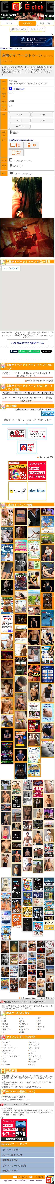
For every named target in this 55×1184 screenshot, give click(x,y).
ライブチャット (35, 1056)
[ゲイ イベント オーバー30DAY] (16, 787)
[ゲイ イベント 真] (20, 532)
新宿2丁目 (24, 1024)
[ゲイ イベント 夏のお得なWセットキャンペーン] (34, 770)
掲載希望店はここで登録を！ (14, 1097)
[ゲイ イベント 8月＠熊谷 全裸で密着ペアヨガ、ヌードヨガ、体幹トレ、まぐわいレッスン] (49, 970)
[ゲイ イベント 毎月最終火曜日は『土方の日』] (20, 666)
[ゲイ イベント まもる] (7, 688)
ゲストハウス (34, 1045)
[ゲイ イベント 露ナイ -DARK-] (16, 836)
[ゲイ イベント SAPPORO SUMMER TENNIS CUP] (38, 914)
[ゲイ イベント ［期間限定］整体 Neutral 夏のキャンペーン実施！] (47, 693)
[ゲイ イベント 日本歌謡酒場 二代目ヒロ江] (14, 959)
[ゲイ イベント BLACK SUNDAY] (22, 971)
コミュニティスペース (11, 1056)
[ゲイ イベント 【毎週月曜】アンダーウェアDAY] (32, 973)
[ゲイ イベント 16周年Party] (6, 933)
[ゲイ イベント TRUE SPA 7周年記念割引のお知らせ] (47, 712)
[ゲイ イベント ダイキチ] (7, 721)
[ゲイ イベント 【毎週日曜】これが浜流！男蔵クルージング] (32, 986)
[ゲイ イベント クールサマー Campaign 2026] (47, 655)
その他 (31, 1065)
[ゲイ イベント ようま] (20, 701)
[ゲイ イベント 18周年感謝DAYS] (49, 881)
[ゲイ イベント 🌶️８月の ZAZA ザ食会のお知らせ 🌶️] (14, 985)
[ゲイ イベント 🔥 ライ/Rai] (32, 992)
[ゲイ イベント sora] (6, 846)
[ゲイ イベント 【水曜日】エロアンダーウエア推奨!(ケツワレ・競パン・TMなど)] (27, 826)
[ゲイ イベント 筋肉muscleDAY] (27, 798)
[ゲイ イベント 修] (49, 961)
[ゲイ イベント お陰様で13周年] (47, 539)
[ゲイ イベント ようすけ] (32, 967)
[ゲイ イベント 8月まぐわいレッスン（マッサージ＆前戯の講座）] (49, 953)
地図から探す (45, 23)
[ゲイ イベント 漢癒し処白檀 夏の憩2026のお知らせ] (20, 607)
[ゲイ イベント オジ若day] (7, 624)
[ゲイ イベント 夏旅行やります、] (20, 517)
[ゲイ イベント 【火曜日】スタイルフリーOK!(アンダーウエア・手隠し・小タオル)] (34, 739)
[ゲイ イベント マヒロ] (41, 992)
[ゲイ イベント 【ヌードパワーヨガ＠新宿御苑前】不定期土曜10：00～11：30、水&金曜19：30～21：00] (16, 816)
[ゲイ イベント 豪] (49, 987)
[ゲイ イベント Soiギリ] (32, 946)
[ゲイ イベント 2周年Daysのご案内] (16, 802)
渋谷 (39, 1021)
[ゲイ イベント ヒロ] (38, 814)
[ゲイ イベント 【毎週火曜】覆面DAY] (7, 655)
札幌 (4, 1018)
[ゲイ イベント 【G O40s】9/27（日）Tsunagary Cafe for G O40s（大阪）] (32, 954)
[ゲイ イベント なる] (41, 964)
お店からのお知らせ (18, 29)
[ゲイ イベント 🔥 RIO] (38, 866)
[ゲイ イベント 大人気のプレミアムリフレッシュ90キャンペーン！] (47, 511)
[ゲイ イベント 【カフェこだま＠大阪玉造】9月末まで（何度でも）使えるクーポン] (47, 524)
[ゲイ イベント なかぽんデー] (14, 947)
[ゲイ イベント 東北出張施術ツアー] (14, 971)
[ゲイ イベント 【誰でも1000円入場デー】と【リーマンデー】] (41, 956)
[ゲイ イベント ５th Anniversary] (6, 918)
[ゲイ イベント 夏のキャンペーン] (34, 550)
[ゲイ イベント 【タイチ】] (22, 983)
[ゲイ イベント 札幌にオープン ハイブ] (49, 923)
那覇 (22, 1032)
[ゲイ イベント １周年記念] (7, 570)
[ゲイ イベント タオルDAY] (20, 562)
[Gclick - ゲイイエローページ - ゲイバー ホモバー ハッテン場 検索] (27, 6)
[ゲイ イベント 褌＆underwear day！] (34, 710)
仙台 (22, 1018)
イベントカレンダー (36, 29)
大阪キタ (41, 1027)
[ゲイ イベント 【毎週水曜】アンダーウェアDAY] (38, 783)
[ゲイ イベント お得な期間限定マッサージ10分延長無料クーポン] (34, 610)
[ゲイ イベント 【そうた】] (49, 835)
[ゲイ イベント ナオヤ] (6, 797)
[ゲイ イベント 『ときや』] (47, 570)
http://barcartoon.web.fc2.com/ (21, 140)
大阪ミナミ (7, 1029)
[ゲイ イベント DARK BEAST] (7, 753)
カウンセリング (35, 1059)
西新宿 (5, 1024)
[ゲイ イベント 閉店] (6, 885)
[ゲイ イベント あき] (20, 684)
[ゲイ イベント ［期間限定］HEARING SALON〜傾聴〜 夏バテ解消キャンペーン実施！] (34, 580)
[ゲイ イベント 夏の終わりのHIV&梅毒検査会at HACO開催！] (38, 929)
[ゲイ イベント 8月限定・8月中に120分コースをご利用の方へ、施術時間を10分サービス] (34, 755)
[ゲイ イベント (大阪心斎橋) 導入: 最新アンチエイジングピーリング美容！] (34, 655)
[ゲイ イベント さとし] (49, 786)
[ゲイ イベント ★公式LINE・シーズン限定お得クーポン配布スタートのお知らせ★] (20, 546)
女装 (31, 1053)
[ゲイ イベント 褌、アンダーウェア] (38, 852)
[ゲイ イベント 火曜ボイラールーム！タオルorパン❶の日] (34, 673)
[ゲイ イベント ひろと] (6, 860)
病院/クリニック (9, 1053)
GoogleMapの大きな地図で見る (27, 343)
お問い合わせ (22, 1177)
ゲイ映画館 (7, 1065)
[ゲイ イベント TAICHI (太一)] (20, 755)
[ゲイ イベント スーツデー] (47, 618)
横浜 (39, 1024)
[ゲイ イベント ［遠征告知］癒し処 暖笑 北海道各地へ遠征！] (38, 837)
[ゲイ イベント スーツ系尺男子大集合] (16, 845)
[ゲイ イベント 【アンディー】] (32, 979)
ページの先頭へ (38, 1177)
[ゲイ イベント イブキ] (20, 720)
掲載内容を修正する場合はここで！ (17, 1100)
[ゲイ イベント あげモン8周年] (16, 921)
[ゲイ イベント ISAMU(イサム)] (47, 586)
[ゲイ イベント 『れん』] (6, 818)
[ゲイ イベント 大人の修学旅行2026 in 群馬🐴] (6, 901)
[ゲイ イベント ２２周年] (27, 884)
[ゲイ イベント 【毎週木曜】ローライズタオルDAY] (41, 950)
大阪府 (10, 48)
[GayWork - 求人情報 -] (47, 414)
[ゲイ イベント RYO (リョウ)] (41, 974)
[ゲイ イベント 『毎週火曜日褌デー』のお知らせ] (7, 517)
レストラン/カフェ (10, 1048)
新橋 (22, 1021)
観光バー (6, 1045)
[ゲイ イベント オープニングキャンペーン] (20, 619)
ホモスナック (34, 1042)
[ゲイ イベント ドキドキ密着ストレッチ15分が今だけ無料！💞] (7, 588)
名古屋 (5, 1027)
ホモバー (6, 1042)
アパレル (32, 1051)
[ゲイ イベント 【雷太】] (49, 864)
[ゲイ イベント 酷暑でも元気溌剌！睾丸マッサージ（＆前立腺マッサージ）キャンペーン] (20, 634)
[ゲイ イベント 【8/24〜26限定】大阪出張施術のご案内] (20, 595)
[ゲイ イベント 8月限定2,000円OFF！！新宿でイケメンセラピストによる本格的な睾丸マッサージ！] (47, 749)
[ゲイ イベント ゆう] (22, 959)
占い (4, 1059)
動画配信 (32, 1062)
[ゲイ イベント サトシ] (6, 785)
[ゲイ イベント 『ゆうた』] (7, 642)
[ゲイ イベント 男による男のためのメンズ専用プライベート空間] (47, 674)
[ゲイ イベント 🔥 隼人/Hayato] (16, 826)
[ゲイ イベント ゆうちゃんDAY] (7, 552)
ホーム (9, 23)
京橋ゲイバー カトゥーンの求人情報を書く (34, 409)
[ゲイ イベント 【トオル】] (22, 947)
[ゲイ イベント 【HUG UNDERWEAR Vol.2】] (7, 605)
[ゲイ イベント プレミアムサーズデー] (49, 944)
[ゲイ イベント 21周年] (16, 906)
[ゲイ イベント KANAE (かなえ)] (34, 622)
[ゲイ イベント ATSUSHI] (34, 597)
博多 (4, 1032)
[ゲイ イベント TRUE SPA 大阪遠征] (34, 565)
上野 (39, 1018)
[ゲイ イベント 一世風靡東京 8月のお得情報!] (47, 731)
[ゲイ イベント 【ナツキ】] (34, 691)
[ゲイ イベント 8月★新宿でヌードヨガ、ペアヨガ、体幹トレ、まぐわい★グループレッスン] (34, 533)
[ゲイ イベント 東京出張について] (32, 960)
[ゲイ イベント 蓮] (38, 803)
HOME (2, 48)
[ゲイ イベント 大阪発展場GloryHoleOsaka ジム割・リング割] (38, 824)
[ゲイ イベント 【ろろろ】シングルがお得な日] (47, 601)
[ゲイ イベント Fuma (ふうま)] (7, 734)
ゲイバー (18, 48)
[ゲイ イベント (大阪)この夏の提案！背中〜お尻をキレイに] (7, 535)
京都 (22, 1027)
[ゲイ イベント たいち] (27, 864)
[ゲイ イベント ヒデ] (34, 637)
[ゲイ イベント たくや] (49, 800)
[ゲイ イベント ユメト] (6, 832)
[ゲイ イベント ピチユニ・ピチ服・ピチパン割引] (49, 850)
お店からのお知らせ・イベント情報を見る (37, 998)
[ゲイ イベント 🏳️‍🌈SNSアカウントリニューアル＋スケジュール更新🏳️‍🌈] (20, 650)
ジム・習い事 (34, 1048)
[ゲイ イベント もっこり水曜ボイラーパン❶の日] (27, 839)
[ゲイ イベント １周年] (38, 884)
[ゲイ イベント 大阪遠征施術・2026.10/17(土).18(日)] (41, 983)
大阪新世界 (24, 1029)
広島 (39, 1029)
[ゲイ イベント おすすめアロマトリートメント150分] (49, 824)
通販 (4, 1062)
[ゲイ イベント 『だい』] (16, 870)
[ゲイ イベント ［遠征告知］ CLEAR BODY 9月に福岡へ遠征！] (5, 947)
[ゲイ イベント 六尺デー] (27, 785)
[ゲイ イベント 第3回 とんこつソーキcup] (49, 908)
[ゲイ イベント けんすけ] (7, 669)
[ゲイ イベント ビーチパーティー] (27, 899)
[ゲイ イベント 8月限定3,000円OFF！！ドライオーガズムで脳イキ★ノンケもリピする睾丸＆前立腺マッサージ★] (6, 807)
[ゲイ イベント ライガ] (7, 706)
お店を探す (27, 23)
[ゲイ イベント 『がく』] (47, 553)
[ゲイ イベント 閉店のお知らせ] (16, 888)
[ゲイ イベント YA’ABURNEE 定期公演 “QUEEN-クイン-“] (20, 581)
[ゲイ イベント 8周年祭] (27, 912)
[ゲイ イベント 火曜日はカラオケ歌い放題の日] (20, 739)
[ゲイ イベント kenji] (34, 517)
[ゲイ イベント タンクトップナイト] (5, 984)
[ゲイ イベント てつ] (27, 813)
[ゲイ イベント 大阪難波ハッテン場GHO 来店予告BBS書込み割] (34, 726)
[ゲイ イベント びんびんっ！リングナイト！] (38, 792)
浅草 (4, 1021)
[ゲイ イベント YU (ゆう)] (27, 852)
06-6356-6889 (18, 89)
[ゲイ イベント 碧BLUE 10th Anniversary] (20, 771)
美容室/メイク (8, 1051)
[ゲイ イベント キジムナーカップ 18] (49, 893)
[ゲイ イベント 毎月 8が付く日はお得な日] (41, 944)
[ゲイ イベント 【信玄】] (5, 972)
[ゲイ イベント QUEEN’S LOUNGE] (49, 814)
